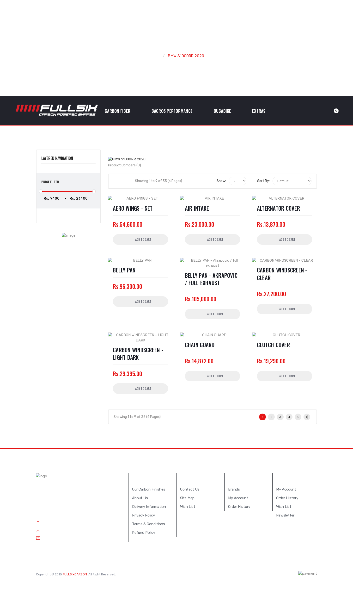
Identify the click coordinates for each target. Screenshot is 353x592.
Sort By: (263, 181)
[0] (330, 111)
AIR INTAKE (197, 208)
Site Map (187, 498)
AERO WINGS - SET (132, 208)
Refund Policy (143, 532)
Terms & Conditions (148, 524)
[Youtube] (155, 574)
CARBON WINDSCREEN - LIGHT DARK (138, 353)
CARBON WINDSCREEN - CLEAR (282, 273)
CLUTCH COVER (273, 345)
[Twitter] (134, 574)
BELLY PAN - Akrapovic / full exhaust (211, 279)
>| (307, 417)
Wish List (187, 506)
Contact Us (190, 489)
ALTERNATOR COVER (278, 208)
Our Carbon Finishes (148, 489)
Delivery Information (149, 506)
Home (154, 56)
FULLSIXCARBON (75, 574)
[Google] (141, 574)
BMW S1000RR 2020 (186, 56)
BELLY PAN (124, 270)
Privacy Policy (143, 515)
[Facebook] (148, 574)
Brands (234, 489)
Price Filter (50, 181)
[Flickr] (162, 574)
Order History (239, 506)
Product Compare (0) (124, 165)
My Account (238, 498)
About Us (140, 498)
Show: (221, 181)
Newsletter (285, 515)
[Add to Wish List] (186, 265)
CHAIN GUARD (200, 345)
